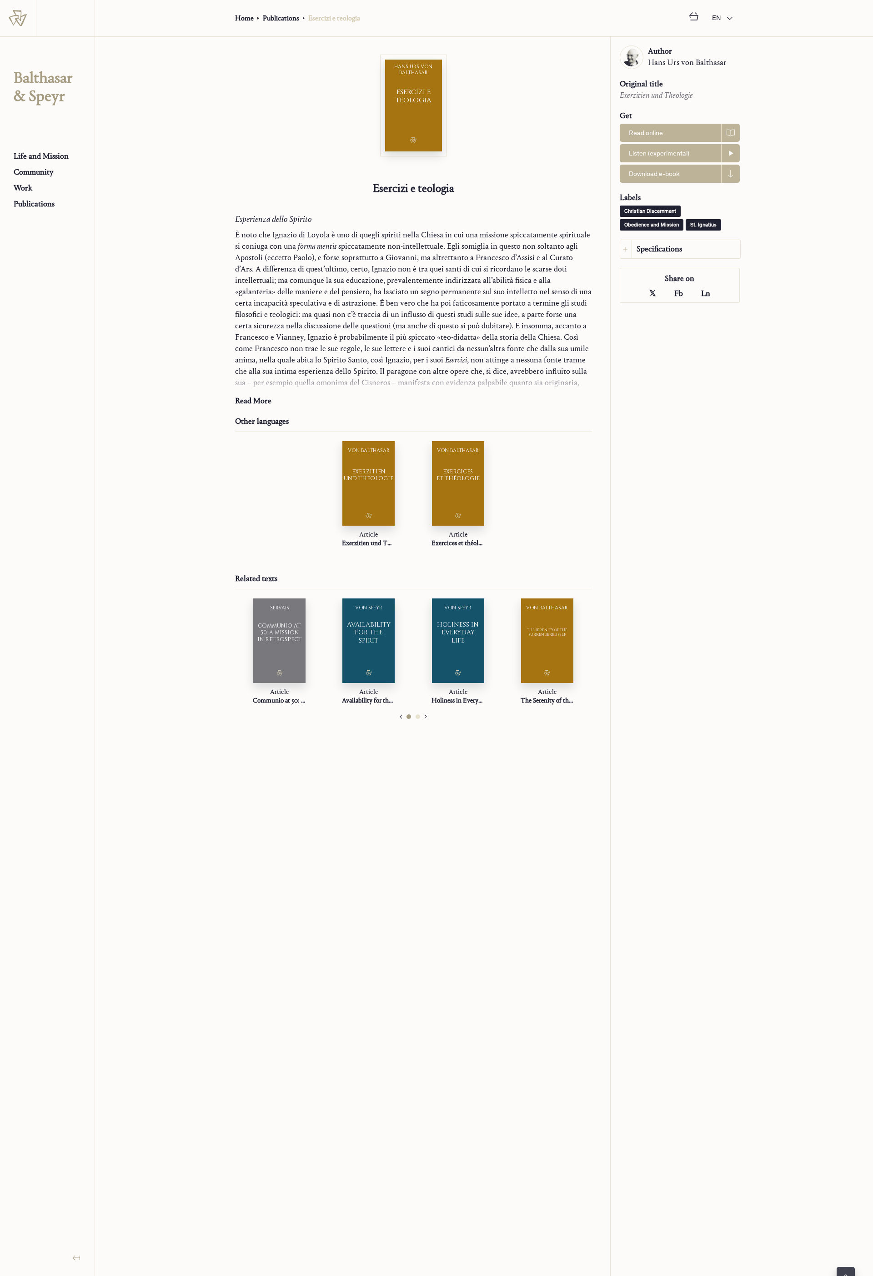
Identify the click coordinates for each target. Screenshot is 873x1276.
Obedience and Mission (651, 225)
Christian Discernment (650, 211)
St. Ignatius (703, 225)
